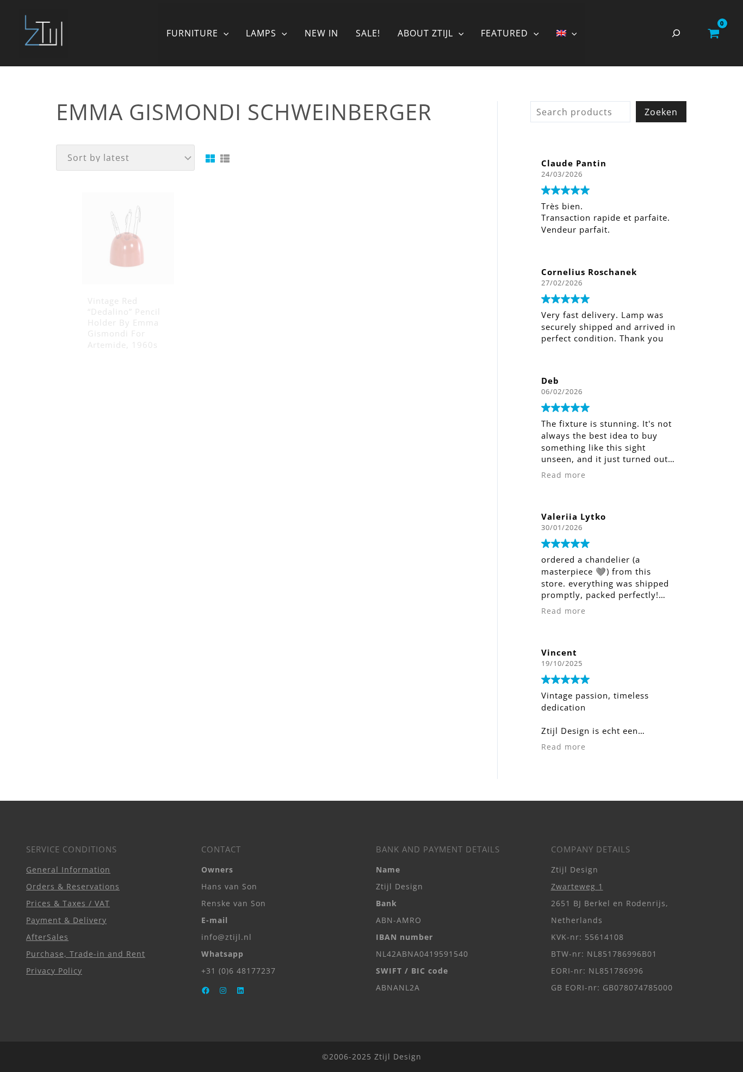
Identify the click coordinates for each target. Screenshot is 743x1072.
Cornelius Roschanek (589, 271)
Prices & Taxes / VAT (68, 903)
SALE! (368, 33)
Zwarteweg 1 (577, 886)
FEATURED (504, 33)
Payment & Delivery (66, 920)
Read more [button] (563, 475)
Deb (550, 380)
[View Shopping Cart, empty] (713, 33)
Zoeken (661, 112)
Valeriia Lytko (573, 516)
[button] (223, 33)
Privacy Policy (54, 970)
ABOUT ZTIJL (425, 33)
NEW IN (321, 33)
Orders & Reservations (73, 886)
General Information (68, 869)
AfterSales (47, 937)
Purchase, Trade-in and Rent (85, 954)
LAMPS (261, 33)
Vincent (559, 652)
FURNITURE (192, 33)
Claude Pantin (573, 163)
